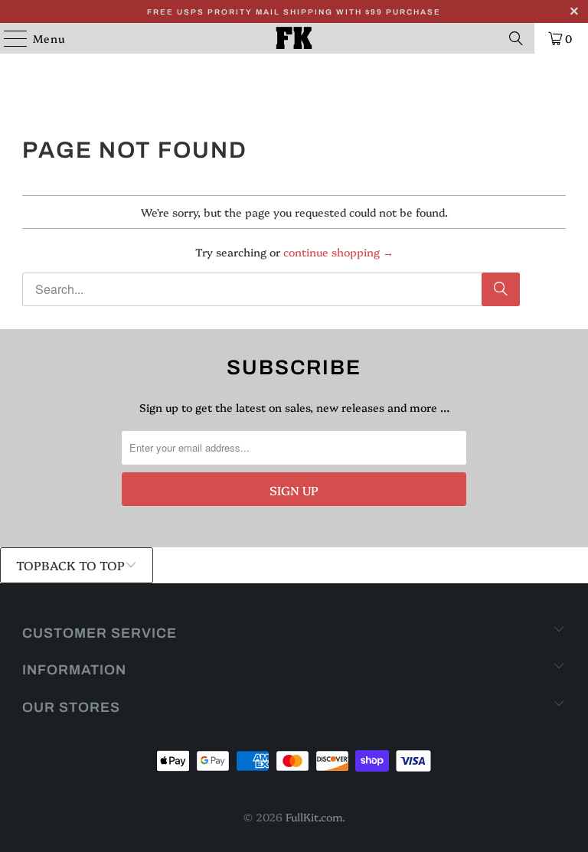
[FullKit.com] (294, 38)
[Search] (516, 38)
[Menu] (8, 38)
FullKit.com (314, 816)
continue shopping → (338, 252)
